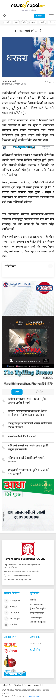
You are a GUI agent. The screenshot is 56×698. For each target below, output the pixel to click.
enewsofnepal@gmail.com (19, 579)
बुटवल (33, 22)
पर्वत (24, 22)
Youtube (13, 625)
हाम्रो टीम (35, 650)
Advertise (17, 685)
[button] (51, 16)
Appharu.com (34, 696)
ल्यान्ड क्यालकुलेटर (37, 613)
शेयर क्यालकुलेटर (36, 604)
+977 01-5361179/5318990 (19, 575)
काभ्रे (7, 22)
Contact (27, 685)
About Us (7, 685)
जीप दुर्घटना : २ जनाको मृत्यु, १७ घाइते (28, 472)
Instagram (15, 613)
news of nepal (9, 81)
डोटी (16, 22)
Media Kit (37, 685)
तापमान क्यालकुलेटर (38, 622)
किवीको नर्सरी (22, 436)
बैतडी (42, 22)
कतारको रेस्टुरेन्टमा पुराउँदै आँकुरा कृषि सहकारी (28, 447)
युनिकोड (33, 600)
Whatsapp (15, 619)
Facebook (15, 601)
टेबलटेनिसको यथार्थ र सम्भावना (26, 460)
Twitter (13, 607)
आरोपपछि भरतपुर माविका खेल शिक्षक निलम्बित (30, 425)
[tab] (17, 392)
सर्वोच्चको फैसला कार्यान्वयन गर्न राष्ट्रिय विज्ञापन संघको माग (27, 413)
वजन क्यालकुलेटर (37, 617)
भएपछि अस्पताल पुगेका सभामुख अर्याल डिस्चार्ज (27, 401)
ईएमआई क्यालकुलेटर (38, 608)
